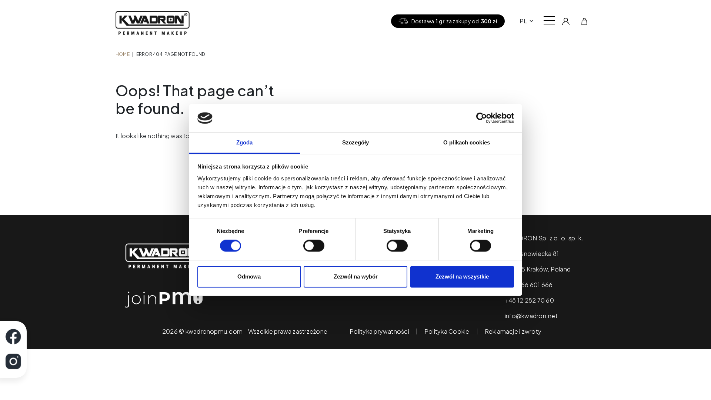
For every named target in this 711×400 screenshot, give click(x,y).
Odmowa (249, 276)
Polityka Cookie (447, 331)
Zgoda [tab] (244, 142)
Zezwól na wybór (356, 276)
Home (123, 54)
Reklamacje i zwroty (513, 331)
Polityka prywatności (379, 331)
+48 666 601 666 (529, 285)
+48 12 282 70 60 (529, 300)
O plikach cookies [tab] (466, 142)
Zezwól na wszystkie (462, 276)
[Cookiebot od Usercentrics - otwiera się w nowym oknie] (481, 118)
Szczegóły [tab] (355, 142)
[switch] (313, 246)
